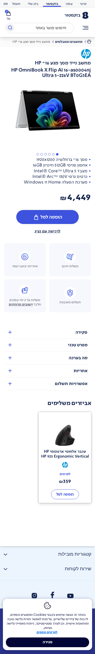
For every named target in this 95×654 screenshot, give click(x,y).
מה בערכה (78, 358)
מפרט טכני (77, 345)
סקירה (81, 332)
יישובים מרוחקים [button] (21, 304)
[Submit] (10, 29)
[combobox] (39, 28)
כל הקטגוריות (85, 28)
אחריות (80, 371)
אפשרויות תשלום (71, 384)
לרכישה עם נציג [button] (47, 231)
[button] (57, 154)
